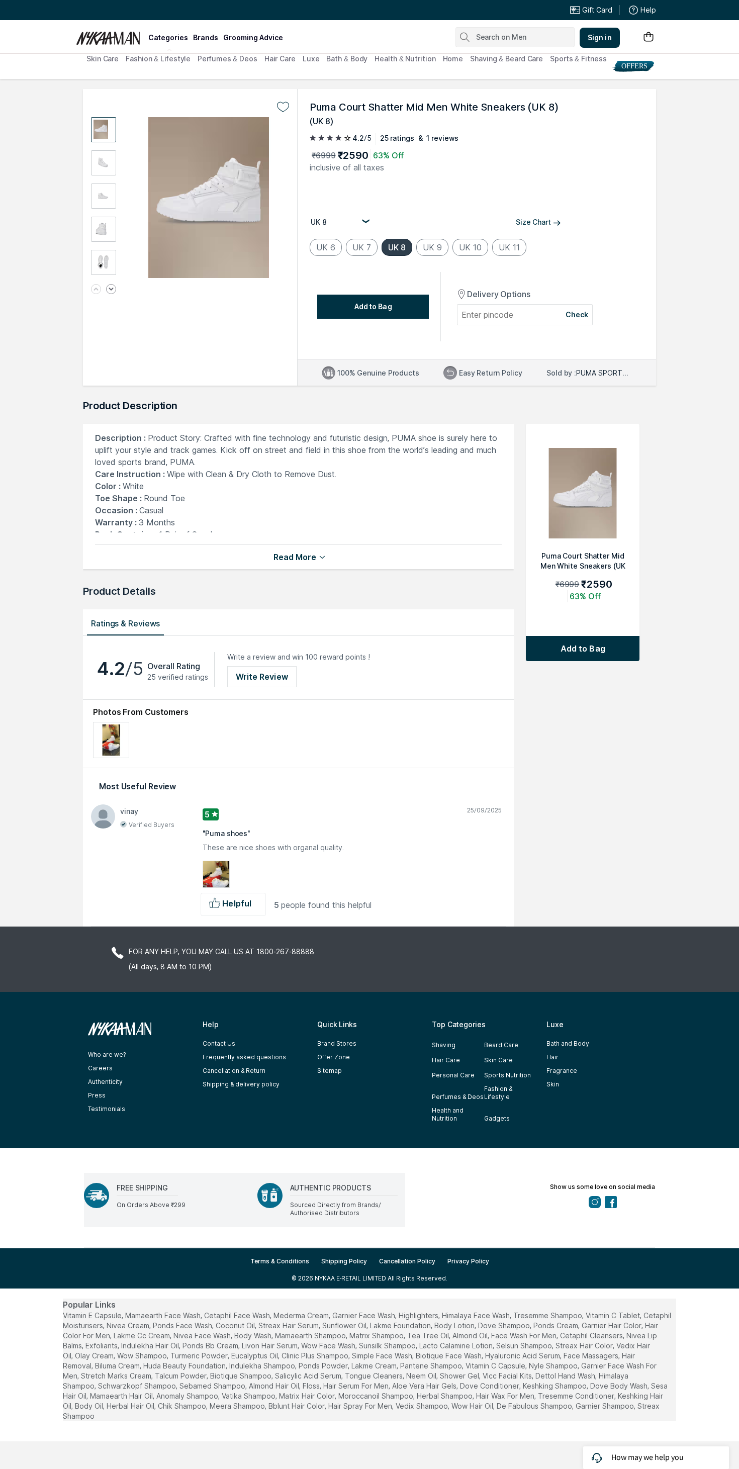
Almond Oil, (470, 1335)
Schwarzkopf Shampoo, (137, 1386)
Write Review (262, 677)
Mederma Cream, (301, 1315)
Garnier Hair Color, (612, 1325)
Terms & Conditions (279, 1261)
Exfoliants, (102, 1345)
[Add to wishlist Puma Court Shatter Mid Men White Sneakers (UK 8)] (283, 107)
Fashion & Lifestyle (158, 58)
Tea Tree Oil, (428, 1335)
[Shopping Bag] (648, 37)
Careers (100, 1068)
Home (453, 58)
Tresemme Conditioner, (577, 1396)
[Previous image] (96, 290)
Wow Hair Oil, (473, 1406)
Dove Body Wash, (619, 1386)
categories (168, 37)
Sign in (600, 37)
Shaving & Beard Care (506, 58)
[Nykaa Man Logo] (110, 34)
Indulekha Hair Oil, (150, 1345)
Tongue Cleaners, (374, 1375)
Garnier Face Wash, (364, 1315)
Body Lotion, (455, 1325)
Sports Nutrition (507, 1075)
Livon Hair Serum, (270, 1345)
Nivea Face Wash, (202, 1335)
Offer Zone (333, 1057)
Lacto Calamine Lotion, (456, 1345)
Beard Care (501, 1045)
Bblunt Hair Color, (297, 1406)
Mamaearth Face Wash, (163, 1315)
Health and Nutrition (448, 1114)
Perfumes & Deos (227, 58)
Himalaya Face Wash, (476, 1315)
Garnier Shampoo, (605, 1406)
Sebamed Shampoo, (213, 1386)
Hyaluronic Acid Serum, (523, 1355)
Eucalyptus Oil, (255, 1355)
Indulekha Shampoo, (263, 1365)
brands (205, 37)
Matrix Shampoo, (377, 1335)
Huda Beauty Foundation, (185, 1365)
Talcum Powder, (181, 1375)
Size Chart (533, 222)
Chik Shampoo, (183, 1406)
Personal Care (453, 1075)
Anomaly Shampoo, (188, 1396)
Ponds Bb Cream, (211, 1345)
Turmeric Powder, (199, 1355)
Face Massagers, (592, 1355)
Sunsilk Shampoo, (388, 1345)
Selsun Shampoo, (524, 1345)
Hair (552, 1057)
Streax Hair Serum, (289, 1325)
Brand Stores (336, 1043)
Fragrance (561, 1070)
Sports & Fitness (578, 58)
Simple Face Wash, (383, 1355)
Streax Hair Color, (585, 1345)
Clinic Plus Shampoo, (316, 1355)
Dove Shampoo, (504, 1325)
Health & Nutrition (405, 58)
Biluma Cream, (118, 1365)
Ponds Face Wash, (183, 1325)
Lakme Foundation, (401, 1325)
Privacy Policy (468, 1261)
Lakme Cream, (374, 1365)
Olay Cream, (95, 1355)
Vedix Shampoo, (422, 1406)
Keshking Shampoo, (555, 1386)
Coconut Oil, (236, 1325)
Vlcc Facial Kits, (508, 1375)
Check (577, 314)
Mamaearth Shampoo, (311, 1335)
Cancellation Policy (407, 1261)
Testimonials (106, 1109)
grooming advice (253, 37)
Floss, (312, 1386)
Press (97, 1095)
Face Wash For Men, (524, 1335)
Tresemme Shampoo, (548, 1315)
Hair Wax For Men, (506, 1396)
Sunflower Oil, (345, 1325)
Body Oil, (90, 1406)
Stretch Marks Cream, (117, 1375)
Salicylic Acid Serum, (309, 1375)
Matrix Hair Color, (307, 1396)
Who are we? (107, 1054)
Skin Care (102, 58)
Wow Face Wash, (329, 1345)
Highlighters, (419, 1315)
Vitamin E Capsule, (93, 1315)
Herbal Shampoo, (445, 1396)
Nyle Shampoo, (554, 1365)
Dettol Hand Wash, (566, 1375)
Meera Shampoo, (238, 1406)
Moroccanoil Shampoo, (376, 1396)
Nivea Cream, (129, 1325)
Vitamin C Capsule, (496, 1365)
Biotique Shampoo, (241, 1375)
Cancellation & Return (234, 1070)
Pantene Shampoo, (432, 1365)
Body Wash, (253, 1335)
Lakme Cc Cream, (142, 1335)
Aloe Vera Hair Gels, (425, 1386)
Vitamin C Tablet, (613, 1315)
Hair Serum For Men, (356, 1386)
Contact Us (219, 1043)
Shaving (443, 1045)
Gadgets (497, 1118)
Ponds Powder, (324, 1365)
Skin (552, 1084)
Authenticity (105, 1081)
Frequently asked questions (244, 1057)
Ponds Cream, (556, 1325)
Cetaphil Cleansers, (592, 1335)
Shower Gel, (460, 1375)
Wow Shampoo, (142, 1355)
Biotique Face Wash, (449, 1355)
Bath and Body (567, 1043)
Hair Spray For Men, (361, 1406)
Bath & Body (346, 58)
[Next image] (111, 290)
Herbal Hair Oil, (131, 1406)
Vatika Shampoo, (249, 1396)
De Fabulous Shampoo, (535, 1406)
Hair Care (280, 58)
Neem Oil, (422, 1375)
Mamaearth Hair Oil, (122, 1396)
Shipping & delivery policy (241, 1084)
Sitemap (329, 1070)
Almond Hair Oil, (275, 1386)
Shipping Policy (344, 1261)
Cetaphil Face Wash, (237, 1315)
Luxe (311, 58)
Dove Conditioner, (490, 1386)
